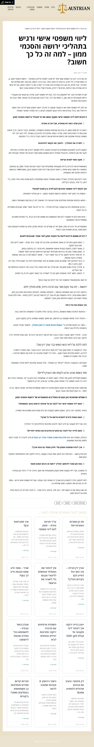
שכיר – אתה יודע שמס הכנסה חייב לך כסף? (19, 571)
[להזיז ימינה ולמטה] (3, 3)
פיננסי (18, 7)
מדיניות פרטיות (10, 8)
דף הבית (83, 28)
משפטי (39, 7)
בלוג (53, 7)
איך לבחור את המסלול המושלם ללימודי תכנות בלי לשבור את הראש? (47, 575)
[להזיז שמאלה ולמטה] (1, 3)
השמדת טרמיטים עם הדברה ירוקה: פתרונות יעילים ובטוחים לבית (47, 632)
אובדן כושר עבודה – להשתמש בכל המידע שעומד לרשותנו (21, 632)
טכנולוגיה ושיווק (30, 8)
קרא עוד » (80, 548)
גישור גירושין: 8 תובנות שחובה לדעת (47, 684)
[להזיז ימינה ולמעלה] (3, 1)
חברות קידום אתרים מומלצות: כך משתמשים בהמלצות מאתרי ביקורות (19, 688)
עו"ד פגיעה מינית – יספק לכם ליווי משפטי (47, 525)
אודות (47, 7)
